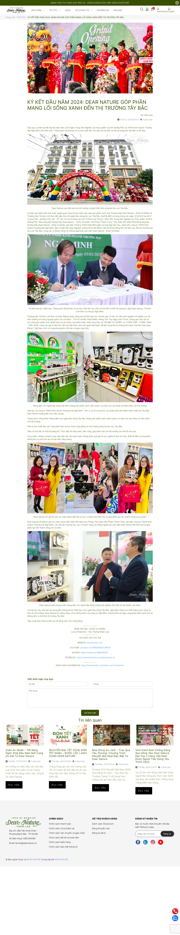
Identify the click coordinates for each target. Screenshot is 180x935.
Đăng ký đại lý (99, 833)
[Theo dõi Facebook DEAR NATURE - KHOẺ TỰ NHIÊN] (138, 842)
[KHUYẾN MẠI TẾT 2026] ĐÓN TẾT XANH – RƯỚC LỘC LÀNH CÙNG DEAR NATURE (68, 753)
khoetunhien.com (95, 642)
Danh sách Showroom (103, 823)
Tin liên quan (90, 720)
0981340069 (29, 838)
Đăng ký (167, 834)
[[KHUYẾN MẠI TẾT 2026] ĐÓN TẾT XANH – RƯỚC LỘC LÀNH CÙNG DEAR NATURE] (68, 735)
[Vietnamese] (162, 10)
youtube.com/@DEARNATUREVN (95, 647)
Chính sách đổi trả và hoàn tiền (64, 837)
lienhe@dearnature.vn (26, 843)
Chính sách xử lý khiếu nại (61, 828)
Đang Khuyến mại (100, 828)
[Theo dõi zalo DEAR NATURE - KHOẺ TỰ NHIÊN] (145, 842)
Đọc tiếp (14, 784)
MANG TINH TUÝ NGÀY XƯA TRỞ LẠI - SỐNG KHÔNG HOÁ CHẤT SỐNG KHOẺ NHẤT (90, 3)
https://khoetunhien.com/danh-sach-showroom (102, 665)
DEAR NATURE (34, 859)
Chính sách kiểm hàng (60, 842)
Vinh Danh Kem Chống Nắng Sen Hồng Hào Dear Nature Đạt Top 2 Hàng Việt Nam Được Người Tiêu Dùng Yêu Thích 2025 (152, 756)
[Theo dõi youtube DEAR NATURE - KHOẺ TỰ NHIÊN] (161, 842)
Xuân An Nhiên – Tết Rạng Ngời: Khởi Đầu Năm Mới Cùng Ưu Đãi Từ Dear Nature (24, 753)
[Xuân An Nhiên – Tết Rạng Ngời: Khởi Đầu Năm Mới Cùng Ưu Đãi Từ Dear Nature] (25, 735)
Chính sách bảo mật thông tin (63, 846)
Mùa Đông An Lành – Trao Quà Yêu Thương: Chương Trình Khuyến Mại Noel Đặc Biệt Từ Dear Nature (111, 754)
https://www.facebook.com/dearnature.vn (96, 657)
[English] (171, 10)
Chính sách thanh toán (60, 823)
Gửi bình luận (90, 713)
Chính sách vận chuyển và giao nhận (67, 833)
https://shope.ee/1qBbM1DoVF (94, 652)
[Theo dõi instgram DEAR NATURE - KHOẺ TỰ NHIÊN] (153, 842)
